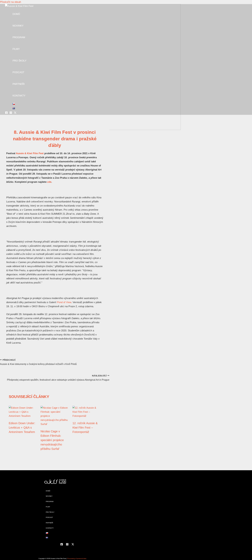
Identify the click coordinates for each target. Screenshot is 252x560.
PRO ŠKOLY (19, 60)
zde (49, 182)
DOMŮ (16, 14)
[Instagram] (10, 113)
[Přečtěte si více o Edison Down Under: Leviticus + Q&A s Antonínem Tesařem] (23, 416)
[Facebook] (6, 113)
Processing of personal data (76, 558)
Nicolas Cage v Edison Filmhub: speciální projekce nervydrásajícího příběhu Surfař (52, 440)
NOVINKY (18, 25)
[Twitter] (15, 113)
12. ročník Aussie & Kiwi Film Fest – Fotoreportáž (85, 428)
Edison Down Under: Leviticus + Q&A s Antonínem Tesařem (22, 428)
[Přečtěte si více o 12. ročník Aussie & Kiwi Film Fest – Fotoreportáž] (86, 416)
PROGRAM (19, 37)
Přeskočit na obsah (10, 2)
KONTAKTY (19, 95)
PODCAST (18, 72)
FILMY (16, 49)
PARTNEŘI (19, 84)
